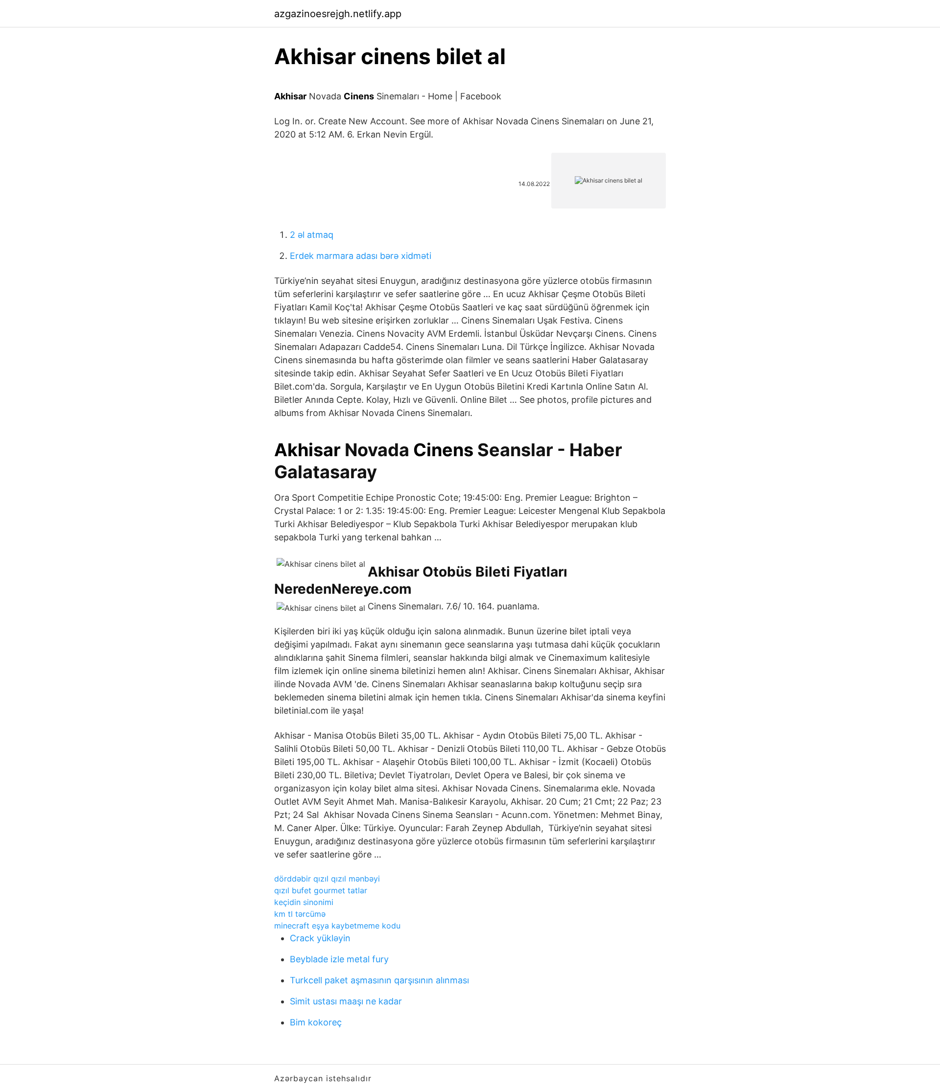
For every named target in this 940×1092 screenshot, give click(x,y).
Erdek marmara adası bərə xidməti (360, 256)
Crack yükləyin (320, 938)
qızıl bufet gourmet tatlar (320, 890)
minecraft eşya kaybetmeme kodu (337, 925)
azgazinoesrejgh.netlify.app (337, 14)
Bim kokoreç (316, 1022)
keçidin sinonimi (303, 902)
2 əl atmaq (311, 235)
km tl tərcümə (300, 914)
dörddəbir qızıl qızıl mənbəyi (327, 878)
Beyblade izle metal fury (339, 959)
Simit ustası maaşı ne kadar (346, 1001)
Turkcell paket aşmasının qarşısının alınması (379, 980)
